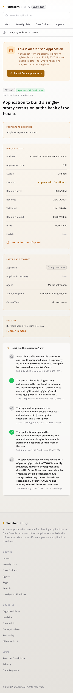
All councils (9, 641)
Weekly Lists (23, 24)
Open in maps (18, 330)
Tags (5, 582)
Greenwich (8, 623)
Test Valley (9, 635)
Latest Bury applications (28, 73)
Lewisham (8, 617)
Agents (60, 24)
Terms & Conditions (14, 658)
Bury (27, 7)
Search (6, 588)
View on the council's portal (25, 242)
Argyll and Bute (11, 611)
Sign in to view (58, 267)
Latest (7, 24)
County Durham (11, 629)
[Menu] (67, 7)
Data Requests (11, 670)
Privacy (7, 664)
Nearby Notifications (14, 594)
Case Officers (43, 24)
